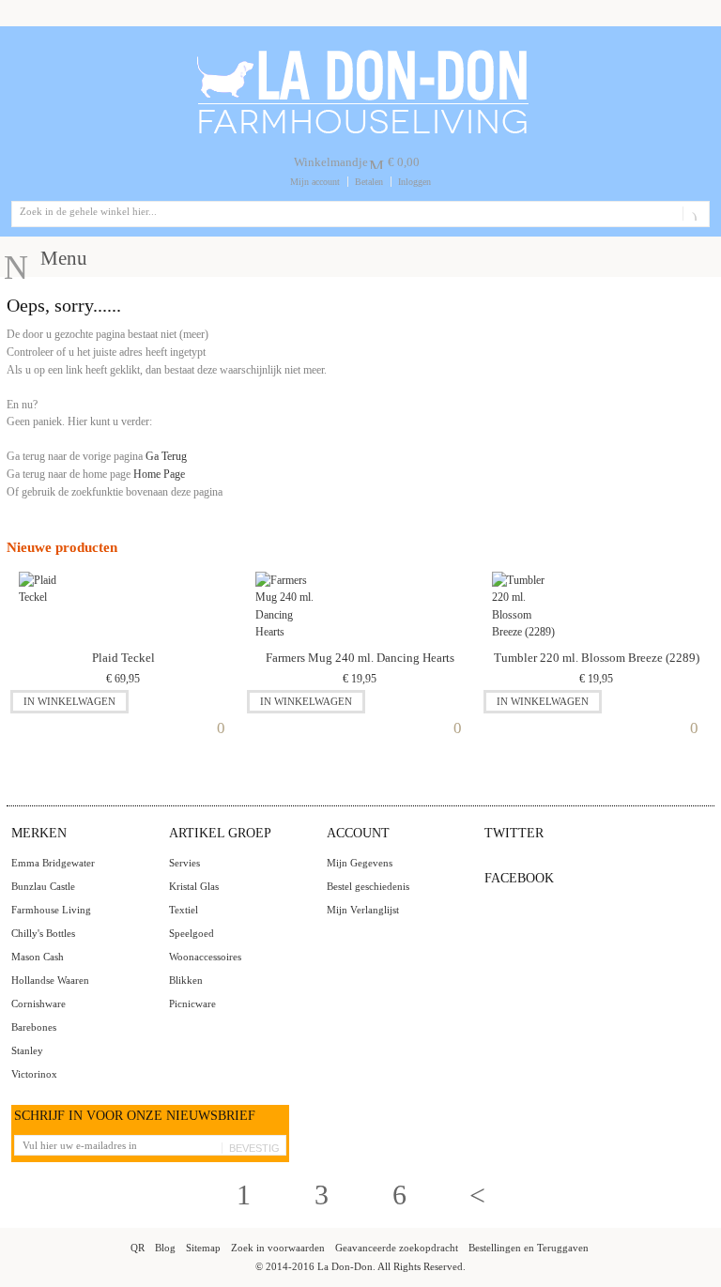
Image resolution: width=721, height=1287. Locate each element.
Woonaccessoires (205, 956)
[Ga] (692, 214)
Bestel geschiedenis (368, 886)
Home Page (159, 474)
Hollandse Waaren (50, 980)
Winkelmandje (331, 162)
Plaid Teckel (123, 658)
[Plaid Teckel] (50, 607)
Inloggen (414, 181)
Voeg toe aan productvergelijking (225, 723)
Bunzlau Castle (43, 886)
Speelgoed (191, 933)
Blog (165, 1247)
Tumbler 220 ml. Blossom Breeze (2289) (596, 658)
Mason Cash (37, 956)
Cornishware (38, 1003)
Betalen (369, 181)
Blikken (186, 980)
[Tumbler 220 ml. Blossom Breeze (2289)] (523, 607)
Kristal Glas (194, 886)
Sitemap (203, 1247)
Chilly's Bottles (43, 933)
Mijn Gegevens (359, 862)
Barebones (33, 1027)
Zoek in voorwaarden (278, 1247)
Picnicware (192, 1003)
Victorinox (34, 1074)
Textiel (183, 909)
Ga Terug (166, 456)
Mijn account (315, 181)
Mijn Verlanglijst (363, 909)
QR (137, 1247)
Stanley (27, 1050)
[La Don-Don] (361, 53)
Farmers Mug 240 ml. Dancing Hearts (360, 658)
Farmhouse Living (51, 909)
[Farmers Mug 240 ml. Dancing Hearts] (287, 607)
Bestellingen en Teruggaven (528, 1247)
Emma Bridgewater (53, 862)
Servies (184, 862)
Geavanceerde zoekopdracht (396, 1247)
